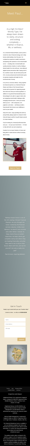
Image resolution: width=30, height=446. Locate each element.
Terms (8, 388)
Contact (18, 390)
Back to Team (15, 168)
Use (12, 388)
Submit (21, 339)
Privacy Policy (18, 388)
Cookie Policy (11, 390)
